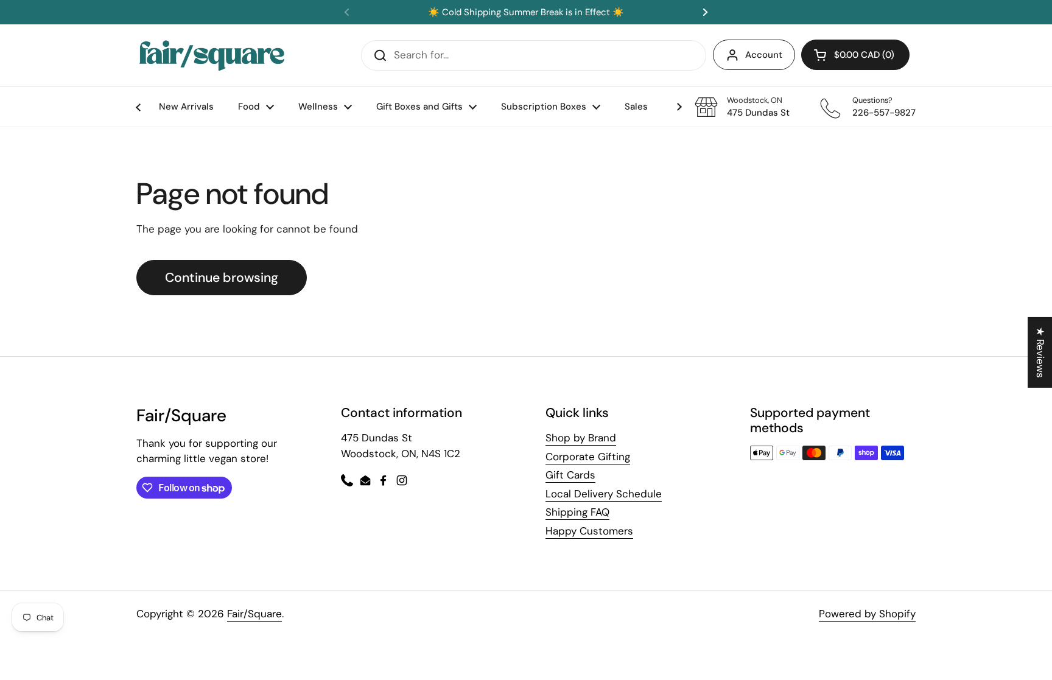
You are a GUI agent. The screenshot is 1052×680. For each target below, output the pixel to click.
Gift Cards (570, 475)
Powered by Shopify (867, 613)
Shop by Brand (580, 437)
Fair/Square (254, 613)
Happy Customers (589, 531)
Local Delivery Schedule (603, 493)
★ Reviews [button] (1040, 351)
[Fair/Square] (211, 55)
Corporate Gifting (587, 456)
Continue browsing (221, 277)
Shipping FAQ (577, 512)
